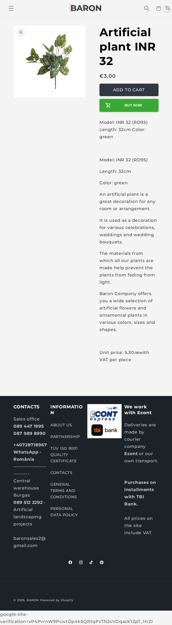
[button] (11, 8)
